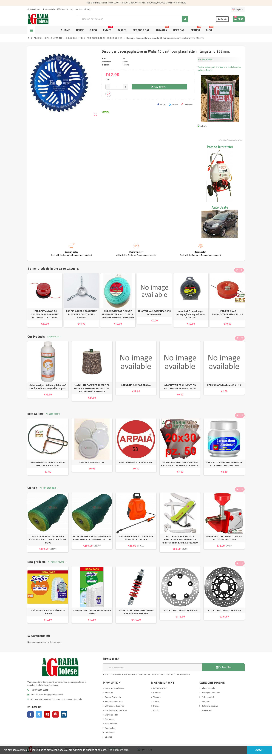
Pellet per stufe (208, 697)
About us (109, 693)
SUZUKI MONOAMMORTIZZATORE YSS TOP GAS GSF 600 (136, 612)
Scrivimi (105, 112)
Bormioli (157, 693)
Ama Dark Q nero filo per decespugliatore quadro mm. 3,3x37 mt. (191, 314)
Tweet (175, 105)
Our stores (109, 719)
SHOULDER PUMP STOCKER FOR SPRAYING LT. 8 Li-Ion (136, 538)
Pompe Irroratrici (220, 147)
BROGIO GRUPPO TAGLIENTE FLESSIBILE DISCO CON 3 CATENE (81, 314)
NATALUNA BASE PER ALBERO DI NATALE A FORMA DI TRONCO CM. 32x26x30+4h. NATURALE (92, 388)
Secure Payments (113, 697)
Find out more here (118, 749)
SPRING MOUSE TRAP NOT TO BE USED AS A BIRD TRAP (47, 464)
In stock (105, 65)
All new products (57, 562)
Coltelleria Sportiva (209, 706)
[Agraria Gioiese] (38, 19)
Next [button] (241, 270)
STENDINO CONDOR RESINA (136, 385)
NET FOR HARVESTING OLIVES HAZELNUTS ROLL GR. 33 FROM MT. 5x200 (48, 539)
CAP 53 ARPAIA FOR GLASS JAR (136, 462)
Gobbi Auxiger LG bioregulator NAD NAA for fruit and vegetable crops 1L (48, 387)
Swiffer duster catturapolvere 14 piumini (48, 612)
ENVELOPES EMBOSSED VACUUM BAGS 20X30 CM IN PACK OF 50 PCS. (180, 464)
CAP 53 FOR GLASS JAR (92, 462)
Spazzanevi (206, 710)
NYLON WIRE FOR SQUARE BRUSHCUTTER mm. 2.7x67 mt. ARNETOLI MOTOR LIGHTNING (118, 314)
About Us (64, 9)
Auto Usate (220, 207)
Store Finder (49, 9)
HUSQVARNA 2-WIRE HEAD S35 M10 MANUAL (154, 313)
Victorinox (205, 701)
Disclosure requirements (116, 710)
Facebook (30, 714)
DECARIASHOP (160, 688)
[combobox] (132, 19)
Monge (156, 706)
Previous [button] (236, 270)
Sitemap (108, 737)
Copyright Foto (111, 715)
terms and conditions (114, 688)
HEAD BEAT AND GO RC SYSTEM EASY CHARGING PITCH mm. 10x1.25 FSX (45, 314)
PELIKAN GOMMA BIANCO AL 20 (224, 385)
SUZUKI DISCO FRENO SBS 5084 (180, 610)
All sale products (49, 488)
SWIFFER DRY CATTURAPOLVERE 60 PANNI (92, 612)
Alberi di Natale (208, 688)
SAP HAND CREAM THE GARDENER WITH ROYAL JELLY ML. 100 (224, 464)
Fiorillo (156, 710)
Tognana (157, 697)
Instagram (64, 714)
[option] (45, 300)
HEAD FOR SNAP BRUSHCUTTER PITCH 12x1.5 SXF (227, 314)
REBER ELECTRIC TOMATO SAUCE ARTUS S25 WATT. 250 (224, 538)
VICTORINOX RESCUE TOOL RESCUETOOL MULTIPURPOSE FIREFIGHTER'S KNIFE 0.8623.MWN (180, 539)
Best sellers (110, 728)
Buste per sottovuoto (210, 693)
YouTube (47, 714)
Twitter (39, 714)
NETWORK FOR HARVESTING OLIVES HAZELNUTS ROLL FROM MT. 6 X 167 (92, 538)
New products (111, 723)
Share (162, 105)
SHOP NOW (181, 3)
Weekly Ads (33, 9)
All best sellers (54, 414)
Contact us (110, 732)
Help (87, 9)
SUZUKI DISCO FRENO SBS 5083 (224, 610)
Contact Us (77, 9)
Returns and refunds (114, 701)
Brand (104, 58)
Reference (106, 61)
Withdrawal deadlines (114, 706)
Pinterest (188, 105)
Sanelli (156, 701)
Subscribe (224, 667)
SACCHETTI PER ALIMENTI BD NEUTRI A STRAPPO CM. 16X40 (180, 387)
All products (54, 336)
